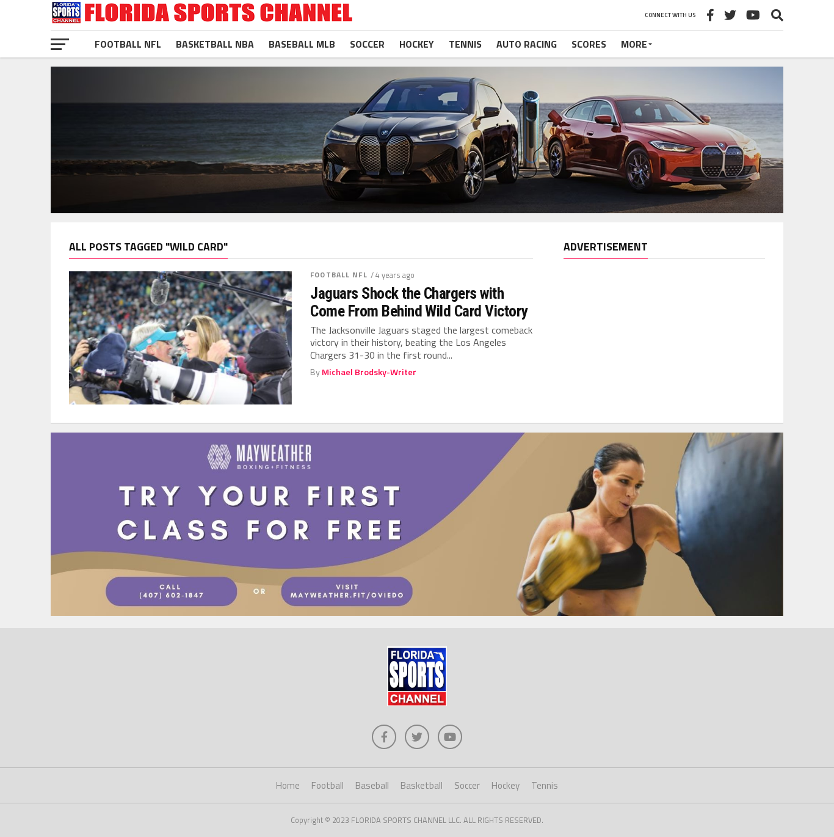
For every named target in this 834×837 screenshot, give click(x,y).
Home (288, 785)
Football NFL (128, 44)
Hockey (416, 44)
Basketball (422, 785)
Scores (588, 44)
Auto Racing (526, 44)
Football (327, 785)
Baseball (372, 785)
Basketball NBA (215, 44)
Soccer (367, 44)
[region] (664, 256)
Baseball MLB (302, 44)
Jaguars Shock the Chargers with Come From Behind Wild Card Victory (419, 302)
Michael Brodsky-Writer (369, 372)
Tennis (465, 44)
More (634, 44)
